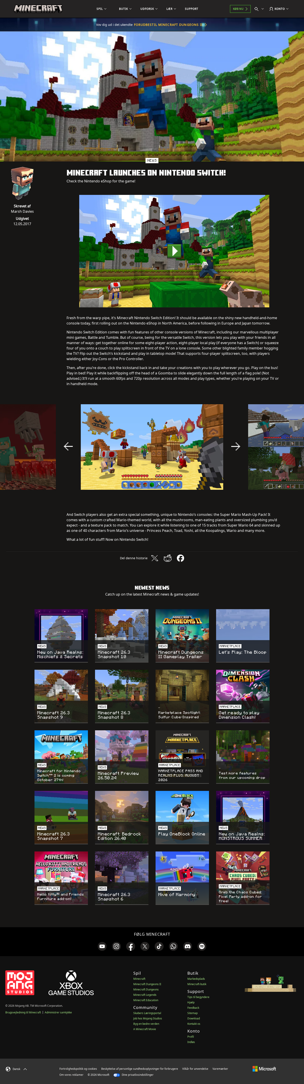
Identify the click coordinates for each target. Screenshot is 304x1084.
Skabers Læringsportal (147, 1013)
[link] (102, 946)
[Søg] (260, 9)
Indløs (191, 1042)
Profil (190, 1037)
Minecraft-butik (196, 984)
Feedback (193, 1008)
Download (193, 1018)
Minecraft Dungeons (146, 989)
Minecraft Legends (144, 995)
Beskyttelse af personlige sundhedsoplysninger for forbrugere (139, 1068)
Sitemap (192, 1013)
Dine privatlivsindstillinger (137, 1074)
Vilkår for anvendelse (195, 1068)
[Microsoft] (264, 1069)
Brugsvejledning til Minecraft (23, 1012)
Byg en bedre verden (146, 1024)
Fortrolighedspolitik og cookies (78, 1068)
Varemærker (220, 1068)
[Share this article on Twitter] (154, 558)
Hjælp (191, 1002)
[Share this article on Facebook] (180, 558)
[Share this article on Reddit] (168, 558)
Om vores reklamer (71, 1074)
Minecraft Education (145, 1000)
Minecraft (139, 979)
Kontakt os (193, 1024)
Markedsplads (196, 979)
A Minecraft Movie (144, 1029)
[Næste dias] (235, 446)
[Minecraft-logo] (38, 9)
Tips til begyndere (198, 997)
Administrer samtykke (58, 1012)
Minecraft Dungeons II (147, 984)
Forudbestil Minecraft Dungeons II (168, 24)
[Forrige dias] (68, 446)
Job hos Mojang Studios (147, 1018)
